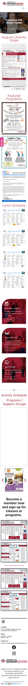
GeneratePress (17, 683)
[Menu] (23, 8)
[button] (3, 480)
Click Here (9, 319)
